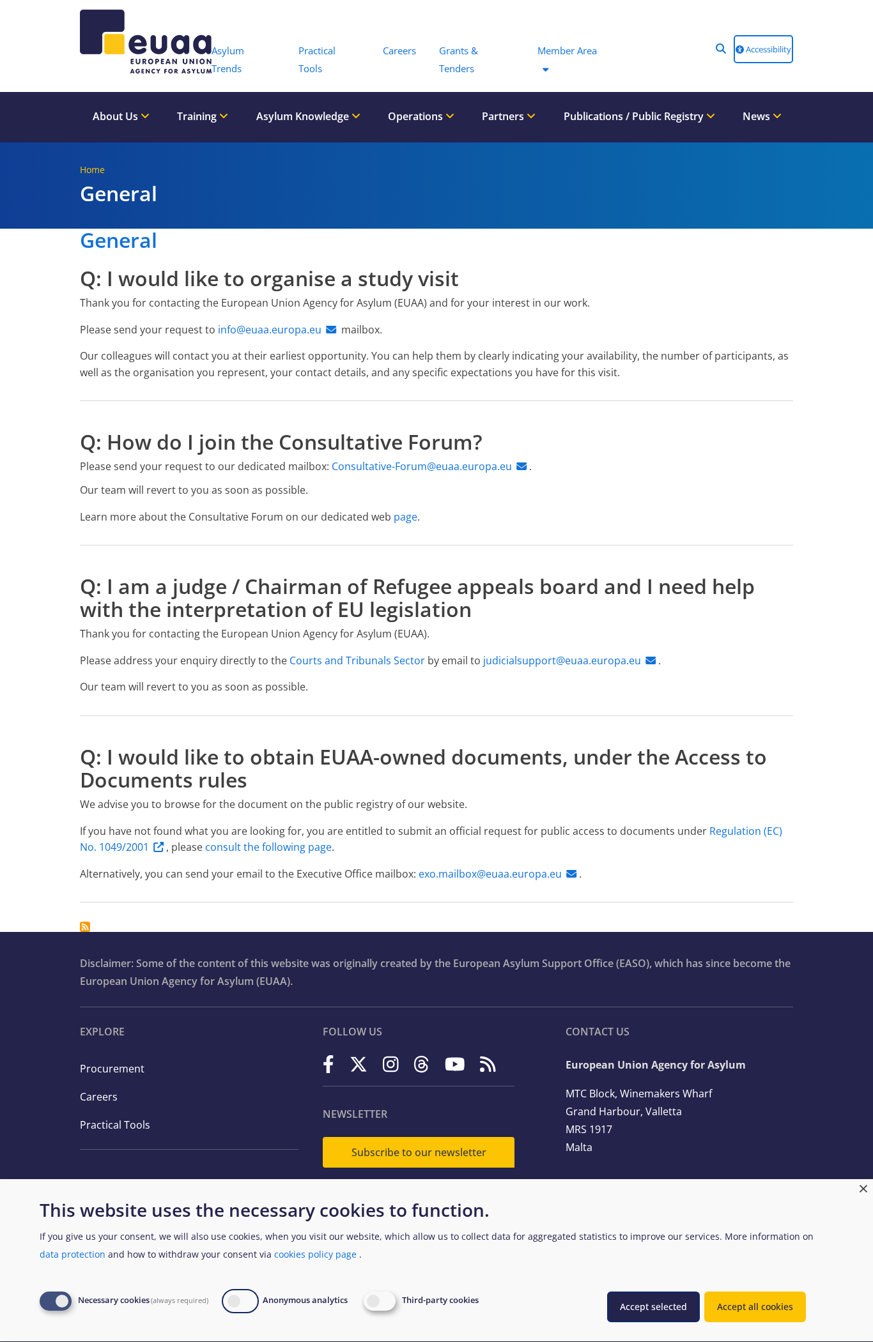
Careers (99, 1097)
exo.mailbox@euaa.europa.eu (490, 874)
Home (92, 170)
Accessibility (767, 49)
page (405, 517)
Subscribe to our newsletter (419, 1152)
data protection (72, 1254)
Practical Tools (115, 1125)
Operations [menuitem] (416, 116)
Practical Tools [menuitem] (317, 59)
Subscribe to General (85, 927)
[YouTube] (455, 1064)
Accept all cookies (755, 1306)
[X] (358, 1064)
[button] (721, 48)
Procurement (112, 1069)
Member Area (567, 50)
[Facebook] (328, 1064)
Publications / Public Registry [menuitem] (635, 116)
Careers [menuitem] (399, 50)
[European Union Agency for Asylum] (139, 41)
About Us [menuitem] (117, 116)
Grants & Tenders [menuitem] (458, 59)
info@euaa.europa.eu (269, 330)
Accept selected (653, 1306)
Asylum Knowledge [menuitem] (304, 116)
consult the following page (268, 847)
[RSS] (488, 1064)
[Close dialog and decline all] (863, 1187)
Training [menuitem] (198, 116)
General (118, 240)
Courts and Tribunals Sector (357, 660)
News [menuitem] (758, 116)
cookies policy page (315, 1254)
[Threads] (421, 1064)
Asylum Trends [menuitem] (228, 59)
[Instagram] (391, 1064)
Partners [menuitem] (504, 116)
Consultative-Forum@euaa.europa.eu (422, 466)
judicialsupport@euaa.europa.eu (562, 660)
